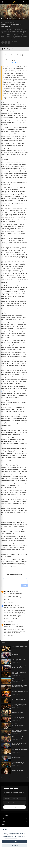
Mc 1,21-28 (14, 62)
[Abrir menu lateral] (2, 1)
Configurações (14, 845)
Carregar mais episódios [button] (14, 777)
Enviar (14, 807)
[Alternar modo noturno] (24, 2)
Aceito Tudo (14, 841)
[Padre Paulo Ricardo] (14, 2)
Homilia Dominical (5, 22)
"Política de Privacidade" (11, 838)
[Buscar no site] (26, 2)
